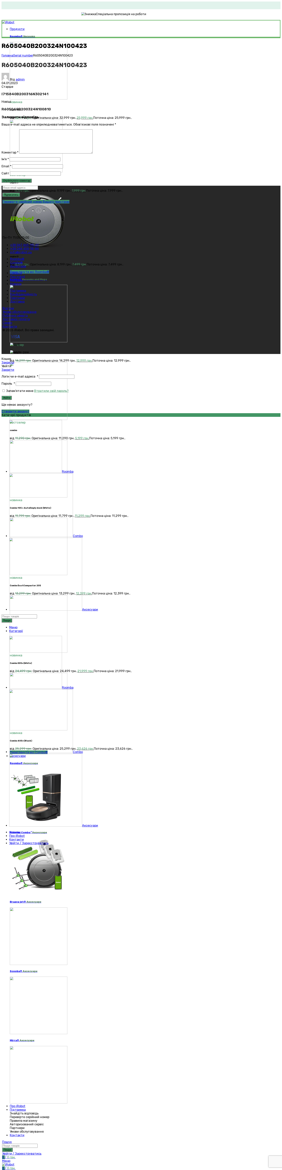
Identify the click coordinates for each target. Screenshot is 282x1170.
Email (6, 166)
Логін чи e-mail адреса (20, 376)
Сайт (5, 173)
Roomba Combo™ (28, 832)
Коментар (10, 152)
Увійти (6, 397)
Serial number (23, 55)
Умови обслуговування (19, 312)
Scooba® (23, 971)
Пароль (8, 383)
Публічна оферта (15, 315)
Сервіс (7, 323)
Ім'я (5, 159)
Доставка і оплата (16, 319)
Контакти (9, 326)
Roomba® (22, 36)
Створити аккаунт (15, 411)
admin (20, 79)
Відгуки (8, 308)
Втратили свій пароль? (51, 391)
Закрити (8, 362)
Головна (7, 55)
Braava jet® (25, 901)
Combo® (28, 279)
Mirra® (22, 1040)
